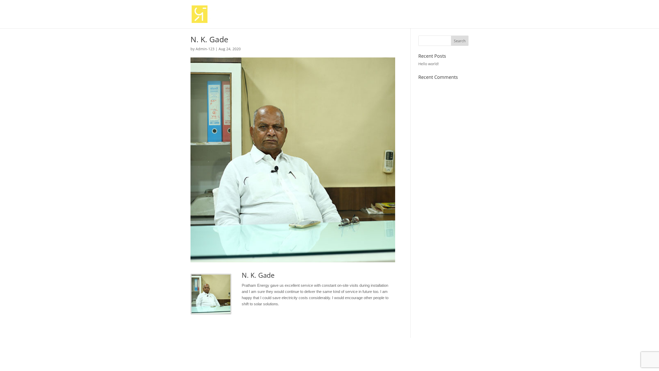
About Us (351, 14)
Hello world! (428, 63)
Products (375, 14)
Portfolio (433, 14)
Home (330, 14)
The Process (407, 14)
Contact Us (458, 14)
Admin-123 (205, 48)
